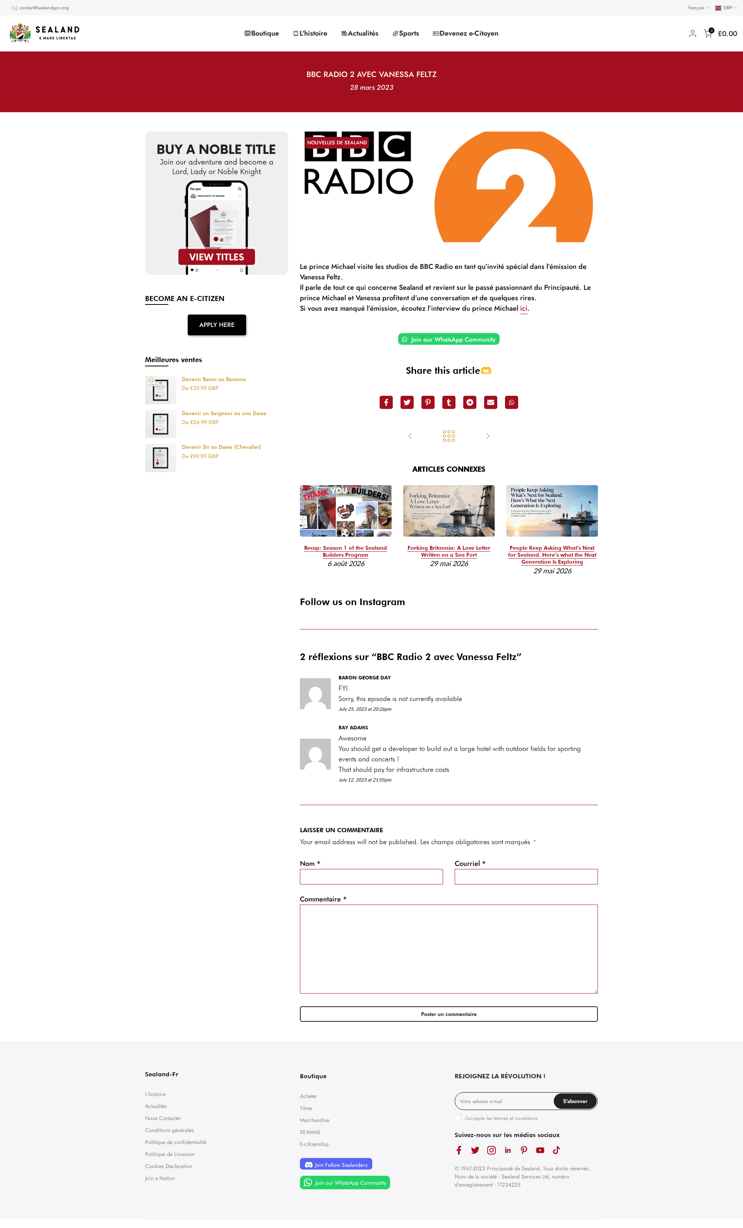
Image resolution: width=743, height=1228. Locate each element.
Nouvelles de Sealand (337, 142)
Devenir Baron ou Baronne (214, 379)
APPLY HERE (217, 324)
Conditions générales (169, 1130)
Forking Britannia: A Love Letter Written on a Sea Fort (448, 551)
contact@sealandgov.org (44, 7)
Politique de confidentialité (175, 1142)
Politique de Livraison (170, 1154)
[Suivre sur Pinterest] (524, 1150)
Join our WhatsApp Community (452, 339)
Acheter (308, 1096)
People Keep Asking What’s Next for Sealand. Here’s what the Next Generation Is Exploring (552, 555)
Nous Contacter (163, 1118)
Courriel (470, 864)
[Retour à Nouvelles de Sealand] (449, 436)
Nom (310, 864)
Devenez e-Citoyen (469, 33)
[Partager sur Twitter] (407, 402)
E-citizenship (314, 1144)
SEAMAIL (310, 1132)
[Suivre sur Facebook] (459, 1150)
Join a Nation (160, 1178)
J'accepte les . (502, 1118)
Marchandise (314, 1120)
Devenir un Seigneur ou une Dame (224, 413)
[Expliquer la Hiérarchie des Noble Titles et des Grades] (410, 436)
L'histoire (313, 33)
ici (523, 308)
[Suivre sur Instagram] (491, 1150)
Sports (409, 33)
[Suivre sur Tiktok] (556, 1150)
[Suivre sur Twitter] (475, 1150)
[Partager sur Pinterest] (428, 402)
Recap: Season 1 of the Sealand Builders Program (345, 551)
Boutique (265, 33)
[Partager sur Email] (490, 402)
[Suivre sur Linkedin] (507, 1150)
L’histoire (155, 1094)
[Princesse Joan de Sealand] (487, 436)
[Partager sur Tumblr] (448, 402)
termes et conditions (516, 1118)
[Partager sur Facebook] (386, 402)
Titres (306, 1108)
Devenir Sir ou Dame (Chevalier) (221, 447)
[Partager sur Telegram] (469, 402)
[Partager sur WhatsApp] (511, 402)
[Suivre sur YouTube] (540, 1150)
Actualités (363, 33)
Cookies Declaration (168, 1166)
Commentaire (323, 899)
